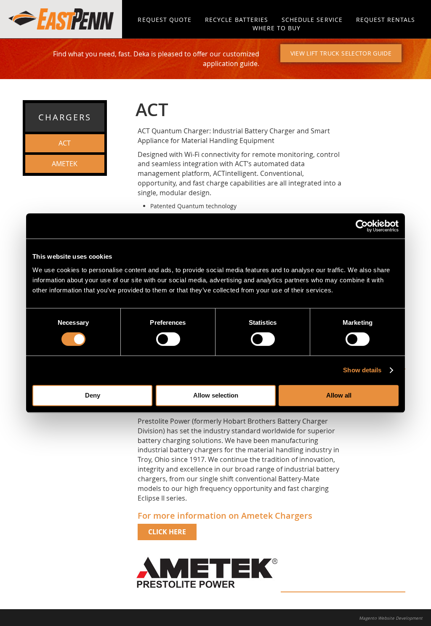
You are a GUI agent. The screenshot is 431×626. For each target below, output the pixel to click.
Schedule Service (312, 20)
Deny (92, 395)
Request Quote (165, 20)
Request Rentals (385, 20)
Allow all (338, 395)
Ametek (64, 163)
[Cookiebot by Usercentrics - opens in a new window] (362, 226)
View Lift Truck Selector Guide (341, 53)
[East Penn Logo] (61, 19)
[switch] (168, 339)
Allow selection (215, 395)
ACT (65, 143)
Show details (362, 370)
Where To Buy (277, 28)
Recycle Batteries (236, 20)
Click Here (167, 531)
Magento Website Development (391, 618)
